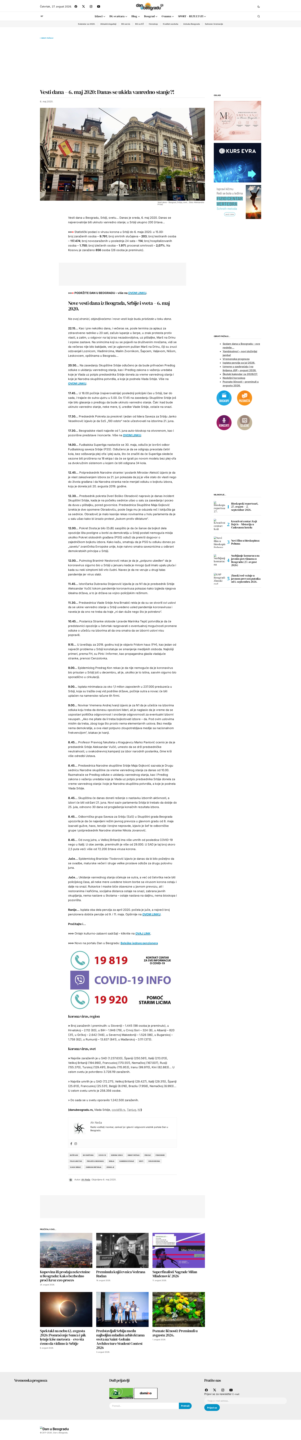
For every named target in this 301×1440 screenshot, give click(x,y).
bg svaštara (88, 1155)
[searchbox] (144, 1406)
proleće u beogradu (95, 1161)
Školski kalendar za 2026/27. (240, 374)
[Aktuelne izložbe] (244, 422)
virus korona (154, 1161)
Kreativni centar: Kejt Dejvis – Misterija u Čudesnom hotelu (244, 524)
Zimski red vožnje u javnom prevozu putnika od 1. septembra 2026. (246, 579)
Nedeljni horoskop (234, 378)
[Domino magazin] (146, 1393)
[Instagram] (75, 1143)
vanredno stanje (126, 1161)
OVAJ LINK (142, 933)
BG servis (125, 24)
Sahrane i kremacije (214, 24)
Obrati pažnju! (47, 38)
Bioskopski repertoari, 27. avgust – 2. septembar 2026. (244, 507)
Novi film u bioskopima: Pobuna (245, 542)
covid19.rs (118, 1109)
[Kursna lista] (237, 120)
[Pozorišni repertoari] (244, 397)
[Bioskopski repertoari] (224, 397)
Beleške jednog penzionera (139, 943)
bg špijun (74, 1155)
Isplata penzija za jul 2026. (239, 362)
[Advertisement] (122, 64)
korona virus (117, 1155)
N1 (139, 1109)
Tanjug (131, 1109)
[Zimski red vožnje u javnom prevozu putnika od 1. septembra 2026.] (219, 578)
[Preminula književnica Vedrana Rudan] (122, 1250)
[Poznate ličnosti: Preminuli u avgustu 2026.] (178, 1309)
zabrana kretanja (93, 1167)
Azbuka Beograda (191, 24)
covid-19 (102, 1155)
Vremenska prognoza (236, 359)
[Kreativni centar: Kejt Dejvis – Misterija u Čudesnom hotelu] (219, 524)
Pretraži (185, 1405)
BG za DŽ (139, 24)
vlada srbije (75, 1167)
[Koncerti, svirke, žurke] (224, 422)
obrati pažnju (134, 1155)
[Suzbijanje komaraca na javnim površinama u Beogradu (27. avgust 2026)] (219, 560)
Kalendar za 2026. (86, 24)
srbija (111, 1161)
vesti (141, 1161)
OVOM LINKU (137, 293)
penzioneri (160, 1155)
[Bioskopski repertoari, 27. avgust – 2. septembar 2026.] (219, 506)
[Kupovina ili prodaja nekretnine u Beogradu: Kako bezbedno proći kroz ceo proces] (66, 1250)
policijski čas (76, 1161)
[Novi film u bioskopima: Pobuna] (219, 542)
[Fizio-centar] (237, 201)
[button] (258, 6)
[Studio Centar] (121, 1393)
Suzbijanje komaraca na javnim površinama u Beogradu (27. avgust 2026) (245, 560)
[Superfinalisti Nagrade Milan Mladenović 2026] (178, 1250)
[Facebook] (71, 1143)
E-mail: (236, 1394)
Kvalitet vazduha (170, 24)
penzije (148, 1155)
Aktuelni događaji (108, 24)
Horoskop (153, 24)
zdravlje (110, 1167)
